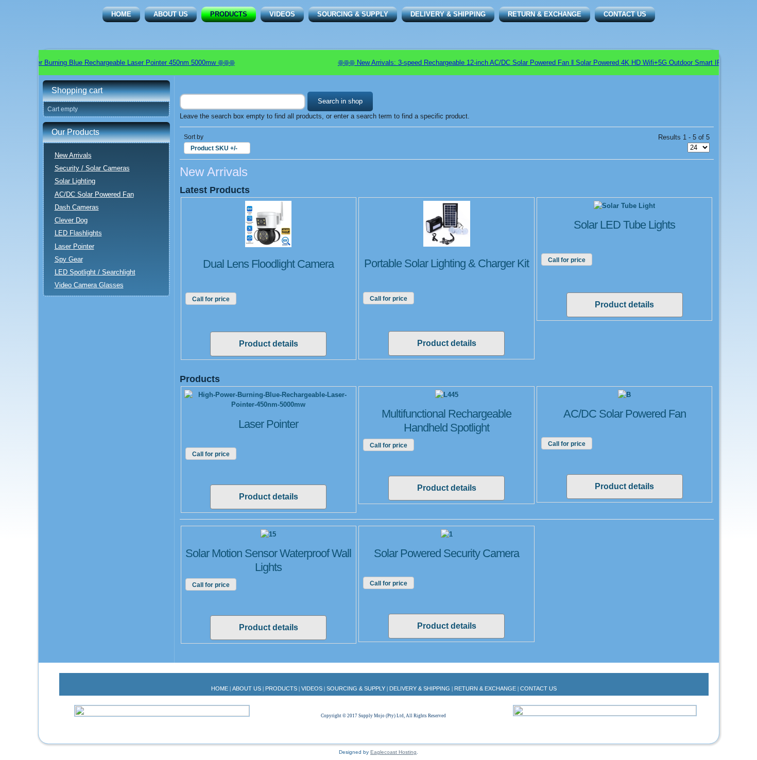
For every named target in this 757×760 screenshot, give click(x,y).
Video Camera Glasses (89, 285)
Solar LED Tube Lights (624, 224)
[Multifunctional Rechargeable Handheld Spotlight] (446, 395)
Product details (268, 343)
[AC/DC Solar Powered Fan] (624, 395)
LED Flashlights (78, 233)
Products (228, 14)
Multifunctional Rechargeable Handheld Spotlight (446, 420)
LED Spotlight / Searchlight (95, 272)
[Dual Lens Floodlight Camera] (268, 245)
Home (121, 14)
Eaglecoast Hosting (393, 752)
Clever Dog (71, 220)
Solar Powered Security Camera (446, 553)
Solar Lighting (75, 181)
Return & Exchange (544, 14)
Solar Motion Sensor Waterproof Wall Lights (268, 560)
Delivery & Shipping (448, 14)
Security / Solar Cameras (92, 168)
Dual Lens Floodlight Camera (268, 263)
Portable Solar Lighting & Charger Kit (446, 263)
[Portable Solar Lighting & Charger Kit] (446, 244)
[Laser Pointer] (268, 404)
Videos (282, 14)
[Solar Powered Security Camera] (447, 534)
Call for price (211, 299)
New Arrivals (73, 155)
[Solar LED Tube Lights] (624, 206)
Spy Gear (69, 259)
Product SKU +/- (214, 148)
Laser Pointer (74, 246)
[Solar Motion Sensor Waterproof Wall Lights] (268, 534)
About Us (170, 14)
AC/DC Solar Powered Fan (94, 194)
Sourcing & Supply (352, 14)
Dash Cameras (77, 207)
